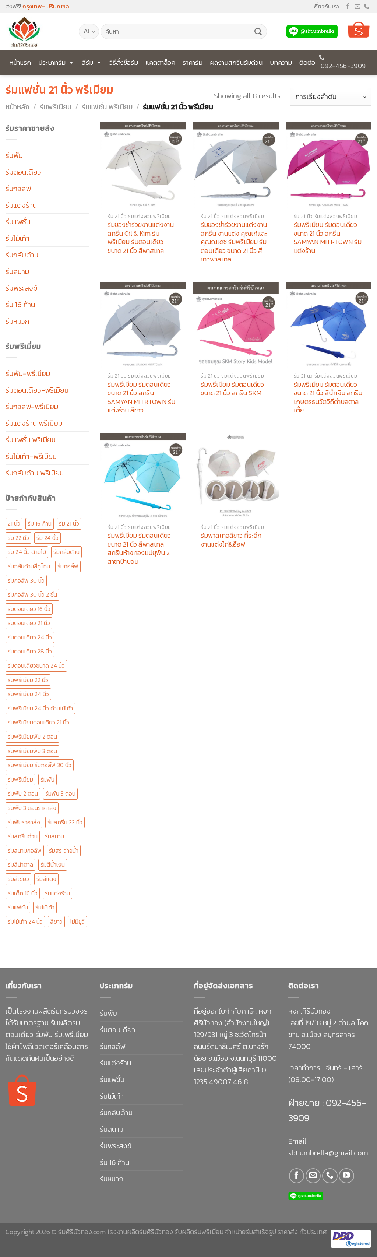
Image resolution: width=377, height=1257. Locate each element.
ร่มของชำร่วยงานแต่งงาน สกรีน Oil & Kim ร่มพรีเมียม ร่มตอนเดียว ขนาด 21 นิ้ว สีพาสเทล (141, 237)
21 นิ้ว (14, 523)
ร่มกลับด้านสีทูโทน (29, 566)
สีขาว (56, 921)
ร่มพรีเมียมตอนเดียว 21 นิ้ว (38, 722)
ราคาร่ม (192, 62)
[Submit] (258, 31)
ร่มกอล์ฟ (18, 188)
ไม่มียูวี (77, 921)
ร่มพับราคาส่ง (24, 822)
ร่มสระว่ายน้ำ (63, 850)
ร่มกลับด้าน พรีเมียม (35, 472)
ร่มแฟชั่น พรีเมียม (107, 106)
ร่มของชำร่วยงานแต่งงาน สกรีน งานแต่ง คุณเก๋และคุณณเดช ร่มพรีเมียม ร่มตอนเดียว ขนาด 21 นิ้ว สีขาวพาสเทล (234, 241)
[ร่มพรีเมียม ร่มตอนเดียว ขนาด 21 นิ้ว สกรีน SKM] (235, 325)
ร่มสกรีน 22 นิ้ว (64, 822)
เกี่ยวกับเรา (325, 6)
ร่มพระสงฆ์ (21, 288)
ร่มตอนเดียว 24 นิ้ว (30, 637)
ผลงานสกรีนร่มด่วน (236, 62)
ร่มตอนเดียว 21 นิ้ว (29, 622)
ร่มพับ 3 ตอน (60, 793)
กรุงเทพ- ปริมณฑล (45, 6)
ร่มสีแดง (46, 878)
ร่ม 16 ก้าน (20, 304)
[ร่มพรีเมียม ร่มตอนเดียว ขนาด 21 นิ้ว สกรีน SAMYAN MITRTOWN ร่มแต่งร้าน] (328, 165)
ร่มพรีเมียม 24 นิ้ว (28, 693)
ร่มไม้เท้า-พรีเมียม (31, 456)
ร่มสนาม (17, 271)
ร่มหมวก (17, 321)
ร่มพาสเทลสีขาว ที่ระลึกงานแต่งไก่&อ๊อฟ (231, 539)
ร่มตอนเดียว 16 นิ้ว (29, 608)
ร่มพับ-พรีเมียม (28, 373)
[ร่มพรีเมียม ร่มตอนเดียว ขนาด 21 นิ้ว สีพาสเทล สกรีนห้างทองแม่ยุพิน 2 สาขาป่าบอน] (143, 476)
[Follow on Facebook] (348, 7)
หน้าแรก (20, 62)
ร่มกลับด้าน (22, 254)
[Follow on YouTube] (346, 1175)
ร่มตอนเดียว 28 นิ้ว (30, 651)
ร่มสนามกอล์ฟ (25, 850)
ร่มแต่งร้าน (21, 205)
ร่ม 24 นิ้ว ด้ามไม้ (27, 551)
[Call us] (367, 7)
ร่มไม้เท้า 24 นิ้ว (25, 921)
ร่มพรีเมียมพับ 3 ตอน (32, 751)
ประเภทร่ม (52, 62)
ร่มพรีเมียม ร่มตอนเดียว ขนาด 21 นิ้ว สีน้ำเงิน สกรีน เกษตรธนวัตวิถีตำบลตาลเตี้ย (328, 397)
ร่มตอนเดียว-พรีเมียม (37, 390)
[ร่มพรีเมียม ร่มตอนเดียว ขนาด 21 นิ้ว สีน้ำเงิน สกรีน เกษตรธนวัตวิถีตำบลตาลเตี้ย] (328, 325)
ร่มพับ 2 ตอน (23, 793)
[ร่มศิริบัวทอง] (37, 31)
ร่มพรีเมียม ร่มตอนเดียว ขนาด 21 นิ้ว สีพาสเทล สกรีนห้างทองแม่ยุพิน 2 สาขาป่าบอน (139, 548)
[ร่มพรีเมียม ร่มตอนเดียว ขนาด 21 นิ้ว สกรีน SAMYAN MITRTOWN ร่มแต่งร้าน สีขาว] (143, 325)
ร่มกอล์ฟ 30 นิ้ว (26, 580)
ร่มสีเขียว (18, 878)
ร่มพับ (14, 155)
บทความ (281, 62)
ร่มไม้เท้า (17, 238)
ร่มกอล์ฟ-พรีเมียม (32, 406)
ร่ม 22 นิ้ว (18, 537)
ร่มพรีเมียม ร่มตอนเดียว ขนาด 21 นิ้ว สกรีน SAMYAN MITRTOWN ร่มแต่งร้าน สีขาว (141, 397)
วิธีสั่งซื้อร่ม (123, 62)
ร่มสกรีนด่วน (23, 836)
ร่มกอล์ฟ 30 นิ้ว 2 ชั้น (32, 594)
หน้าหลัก (17, 106)
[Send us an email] (357, 7)
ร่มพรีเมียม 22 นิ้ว (28, 679)
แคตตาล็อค (160, 62)
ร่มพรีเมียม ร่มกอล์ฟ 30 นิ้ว (39, 765)
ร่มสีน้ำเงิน (52, 864)
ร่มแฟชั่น (18, 221)
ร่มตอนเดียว (23, 172)
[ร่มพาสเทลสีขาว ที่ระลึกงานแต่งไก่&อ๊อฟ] (235, 476)
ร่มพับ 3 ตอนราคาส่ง (32, 807)
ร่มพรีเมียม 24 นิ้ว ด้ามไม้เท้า (40, 708)
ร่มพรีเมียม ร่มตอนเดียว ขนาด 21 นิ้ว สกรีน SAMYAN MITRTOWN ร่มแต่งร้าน (328, 237)
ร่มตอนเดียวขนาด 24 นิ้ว (36, 665)
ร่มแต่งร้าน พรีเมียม (34, 423)
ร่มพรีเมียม (55, 106)
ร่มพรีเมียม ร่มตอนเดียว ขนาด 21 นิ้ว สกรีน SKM (232, 388)
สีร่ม (87, 62)
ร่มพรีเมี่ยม (20, 779)
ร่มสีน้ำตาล (20, 864)
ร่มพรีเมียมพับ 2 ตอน (32, 736)
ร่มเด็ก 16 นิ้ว (23, 893)
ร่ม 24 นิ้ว (47, 537)
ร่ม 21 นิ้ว (69, 523)
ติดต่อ (307, 62)
